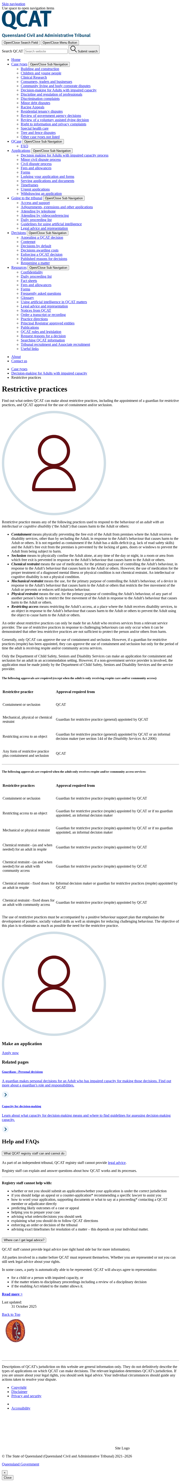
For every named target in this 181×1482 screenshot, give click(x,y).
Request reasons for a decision (43, 336)
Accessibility (20, 1408)
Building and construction (40, 69)
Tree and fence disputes (38, 133)
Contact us (19, 361)
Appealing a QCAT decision (42, 237)
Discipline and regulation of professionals (51, 94)
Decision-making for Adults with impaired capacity (59, 90)
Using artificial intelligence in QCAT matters (54, 302)
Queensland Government (20, 1464)
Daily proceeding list (36, 220)
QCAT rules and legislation (41, 332)
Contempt (28, 242)
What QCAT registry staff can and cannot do (34, 1153)
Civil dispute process (36, 164)
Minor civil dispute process (41, 160)
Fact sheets (29, 281)
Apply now (10, 1053)
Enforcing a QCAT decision (41, 254)
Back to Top (11, 1314)
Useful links (30, 349)
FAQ (24, 146)
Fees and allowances (36, 168)
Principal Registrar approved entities (47, 323)
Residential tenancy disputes (42, 111)
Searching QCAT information (43, 340)
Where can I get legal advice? (24, 1240)
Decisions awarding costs (39, 250)
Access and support (35, 203)
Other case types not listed (40, 137)
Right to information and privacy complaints (53, 124)
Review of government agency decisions (51, 116)
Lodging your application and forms (47, 177)
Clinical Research (34, 77)
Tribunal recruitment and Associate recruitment (55, 344)
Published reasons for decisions (44, 259)
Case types (19, 369)
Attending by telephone (38, 211)
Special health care (35, 128)
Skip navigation (13, 4)
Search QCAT (12, 51)
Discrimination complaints (40, 99)
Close (8, 1477)
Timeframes (29, 185)
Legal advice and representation (44, 228)
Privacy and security (26, 1396)
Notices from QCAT (36, 310)
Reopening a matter (35, 263)
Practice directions (34, 319)
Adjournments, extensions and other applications (57, 207)
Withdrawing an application (41, 194)
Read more (12, 1294)
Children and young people (41, 73)
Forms (25, 172)
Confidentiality (32, 272)
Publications (30, 327)
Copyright (18, 1387)
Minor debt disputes (35, 103)
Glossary (27, 298)
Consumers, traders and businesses (46, 82)
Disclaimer (19, 1392)
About (16, 357)
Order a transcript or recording (43, 315)
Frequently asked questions (41, 293)
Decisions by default (36, 246)
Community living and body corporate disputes (55, 86)
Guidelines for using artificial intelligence (51, 224)
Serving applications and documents (47, 181)
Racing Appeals (32, 107)
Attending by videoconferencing (45, 215)
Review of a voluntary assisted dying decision (55, 120)
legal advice (117, 1163)
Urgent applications (35, 189)
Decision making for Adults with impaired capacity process (64, 155)
